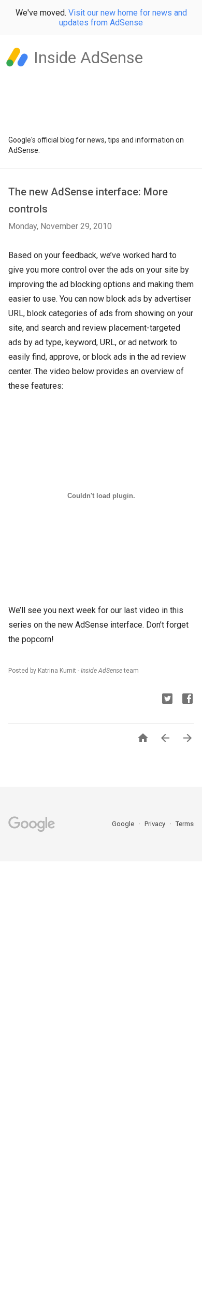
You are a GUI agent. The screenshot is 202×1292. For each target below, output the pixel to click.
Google (124, 824)
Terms (185, 824)
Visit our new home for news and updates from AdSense (123, 17)
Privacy (156, 824)
